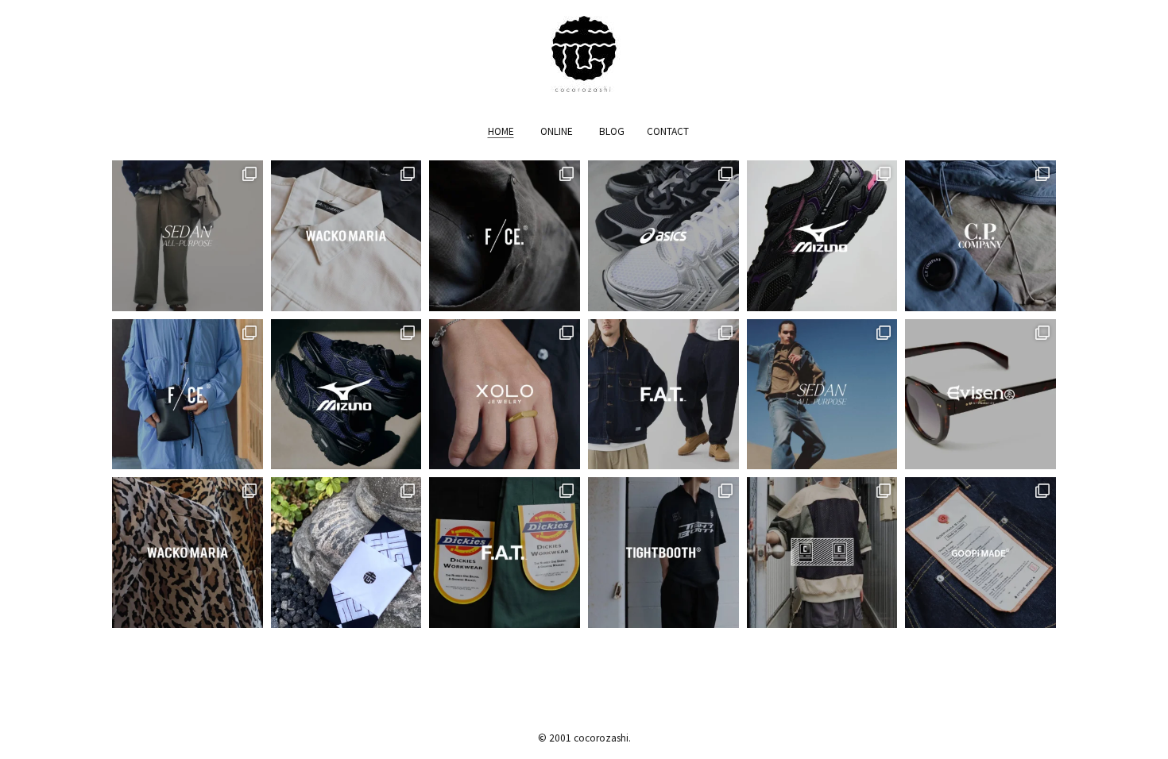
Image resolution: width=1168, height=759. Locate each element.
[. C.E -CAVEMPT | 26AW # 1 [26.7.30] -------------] (822, 552)
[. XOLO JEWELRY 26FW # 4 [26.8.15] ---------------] (504, 394)
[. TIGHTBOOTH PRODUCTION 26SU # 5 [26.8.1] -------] (663, 552)
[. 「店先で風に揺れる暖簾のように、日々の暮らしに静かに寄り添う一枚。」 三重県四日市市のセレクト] (346, 552)
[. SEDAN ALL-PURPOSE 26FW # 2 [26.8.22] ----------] (187, 235)
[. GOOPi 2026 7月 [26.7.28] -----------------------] (980, 552)
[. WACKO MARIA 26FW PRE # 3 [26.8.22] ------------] (346, 235)
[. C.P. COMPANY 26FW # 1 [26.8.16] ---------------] (980, 235)
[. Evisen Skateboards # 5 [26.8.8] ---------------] (980, 394)
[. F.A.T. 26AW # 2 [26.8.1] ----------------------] (504, 552)
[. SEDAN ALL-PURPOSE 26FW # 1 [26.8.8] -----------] (822, 394)
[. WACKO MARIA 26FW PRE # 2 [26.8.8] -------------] (187, 552)
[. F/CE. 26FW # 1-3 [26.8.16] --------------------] (187, 394)
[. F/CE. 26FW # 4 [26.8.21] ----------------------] (504, 235)
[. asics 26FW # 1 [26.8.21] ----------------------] (663, 235)
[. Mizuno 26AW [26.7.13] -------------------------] (346, 394)
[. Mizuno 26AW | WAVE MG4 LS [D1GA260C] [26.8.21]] (822, 235)
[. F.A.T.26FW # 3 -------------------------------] (663, 394)
